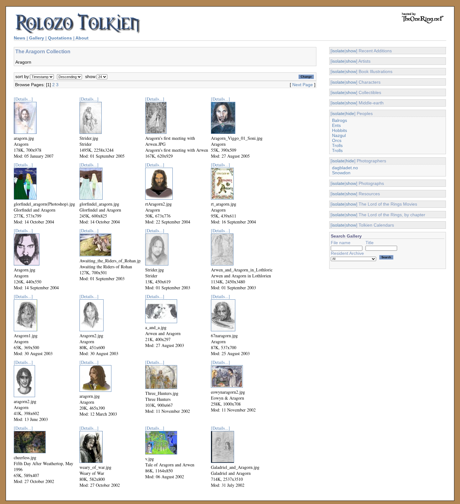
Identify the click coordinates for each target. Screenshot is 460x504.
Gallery (36, 37)
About (82, 37)
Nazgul (339, 135)
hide (350, 113)
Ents (336, 125)
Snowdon (341, 172)
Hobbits (339, 130)
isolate (338, 50)
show (351, 50)
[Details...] (23, 99)
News (19, 37)
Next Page (302, 84)
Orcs (336, 140)
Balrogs (339, 120)
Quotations (60, 37)
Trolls (337, 145)
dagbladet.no (345, 167)
